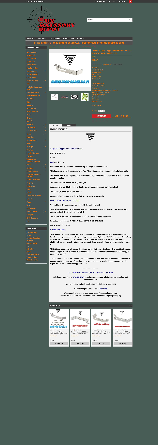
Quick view (101, 327)
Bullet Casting (32, 71)
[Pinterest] (107, 121)
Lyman (29, 134)
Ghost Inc (30, 99)
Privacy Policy (31, 38)
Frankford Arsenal (33, 96)
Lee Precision (32, 131)
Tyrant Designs (32, 257)
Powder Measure (33, 153)
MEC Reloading (32, 140)
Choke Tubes (31, 77)
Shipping (65, 38)
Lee (28, 246)
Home (50, 47)
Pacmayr (30, 147)
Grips (28, 102)
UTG (28, 205)
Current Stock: (96, 105)
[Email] (96, 121)
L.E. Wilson (30, 249)
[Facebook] (93, 121)
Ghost (72, 330)
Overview (55, 125)
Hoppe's (29, 121)
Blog (72, 38)
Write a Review (117, 64)
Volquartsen (31, 208)
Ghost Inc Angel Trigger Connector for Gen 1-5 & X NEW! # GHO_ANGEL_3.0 (77, 47)
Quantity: (94, 111)
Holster (29, 118)
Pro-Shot (30, 156)
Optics (29, 143)
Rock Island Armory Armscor (33, 175)
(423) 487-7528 (101, 1)
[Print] (100, 121)
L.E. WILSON (31, 127)
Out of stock (59, 343)
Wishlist (112, 1)
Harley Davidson (32, 112)
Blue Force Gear (32, 68)
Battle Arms (31, 62)
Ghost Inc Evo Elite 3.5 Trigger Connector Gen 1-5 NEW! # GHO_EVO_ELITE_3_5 (101, 333)
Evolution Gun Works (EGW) (34, 88)
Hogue (29, 115)
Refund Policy (42, 38)
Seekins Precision (33, 180)
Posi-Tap (30, 150)
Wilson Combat (32, 212)
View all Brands (32, 260)
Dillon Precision (32, 81)
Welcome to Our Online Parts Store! (35, 1)
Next (89, 70)
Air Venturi (31, 55)
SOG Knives (31, 186)
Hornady (30, 124)
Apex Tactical (31, 58)
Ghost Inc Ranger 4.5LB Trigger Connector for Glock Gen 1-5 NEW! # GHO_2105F (123, 333)
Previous (50, 70)
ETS (28, 84)
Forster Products (33, 92)
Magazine (30, 137)
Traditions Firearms (34, 196)
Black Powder (31, 65)
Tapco (29, 189)
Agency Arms (31, 52)
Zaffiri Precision (32, 218)
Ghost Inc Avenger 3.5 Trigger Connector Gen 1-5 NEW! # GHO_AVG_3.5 (79, 333)
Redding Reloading (33, 238)
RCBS (28, 165)
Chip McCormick (32, 74)
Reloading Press (32, 171)
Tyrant (29, 202)
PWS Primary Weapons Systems (33, 160)
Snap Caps (30, 183)
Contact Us (80, 38)
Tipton (29, 192)
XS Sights (30, 215)
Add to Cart (80, 343)
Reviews (69, 125)
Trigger (29, 199)
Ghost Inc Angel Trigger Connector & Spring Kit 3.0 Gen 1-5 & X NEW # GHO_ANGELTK (59, 333)
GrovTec (30, 105)
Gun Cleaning (31, 108)
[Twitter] (103, 121)
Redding (30, 168)
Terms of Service (55, 38)
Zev (28, 221)
